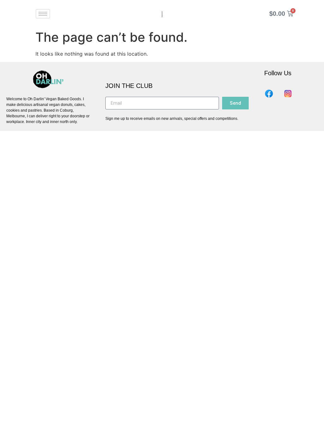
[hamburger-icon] (43, 13)
